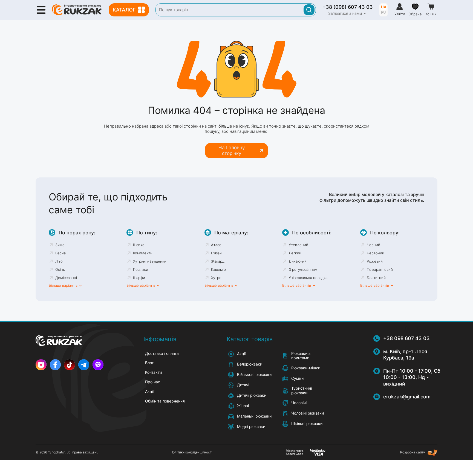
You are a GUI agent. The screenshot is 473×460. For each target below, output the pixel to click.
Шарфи (139, 277)
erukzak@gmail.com (407, 396)
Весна (60, 253)
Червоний (375, 253)
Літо (59, 261)
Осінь (60, 269)
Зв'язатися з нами (345, 13)
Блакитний (376, 277)
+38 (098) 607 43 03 (347, 7)
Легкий (295, 253)
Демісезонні (66, 277)
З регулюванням (303, 269)
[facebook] (55, 364)
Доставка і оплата (162, 353)
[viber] (98, 364)
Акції (149, 391)
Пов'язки (140, 269)
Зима (59, 245)
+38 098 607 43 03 (406, 338)
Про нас (152, 382)
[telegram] (83, 364)
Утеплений (298, 245)
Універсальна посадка (308, 277)
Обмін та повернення (165, 401)
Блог (149, 362)
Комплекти (142, 253)
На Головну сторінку (231, 150)
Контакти (153, 372)
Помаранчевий (380, 269)
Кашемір (218, 269)
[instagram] (41, 364)
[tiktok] (69, 364)
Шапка (138, 245)
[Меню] (41, 10)
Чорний (373, 245)
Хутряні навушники (149, 261)
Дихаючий (298, 261)
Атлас (216, 245)
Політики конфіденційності (191, 452)
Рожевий (375, 261)
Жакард (217, 261)
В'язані (217, 253)
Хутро (216, 277)
